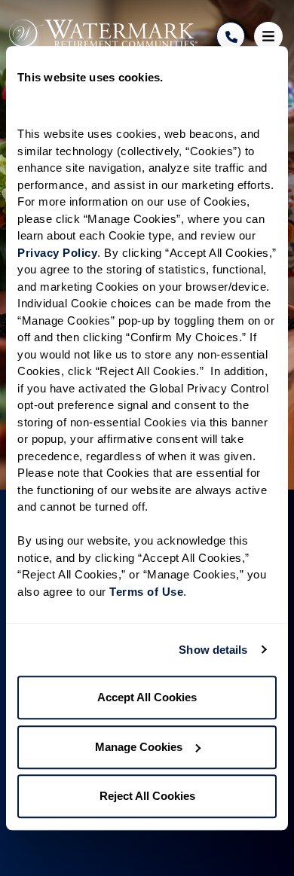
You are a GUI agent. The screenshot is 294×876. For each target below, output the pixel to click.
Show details (213, 649)
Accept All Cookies (147, 697)
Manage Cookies (138, 746)
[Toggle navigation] (268, 36)
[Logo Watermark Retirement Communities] (103, 33)
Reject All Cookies (147, 795)
